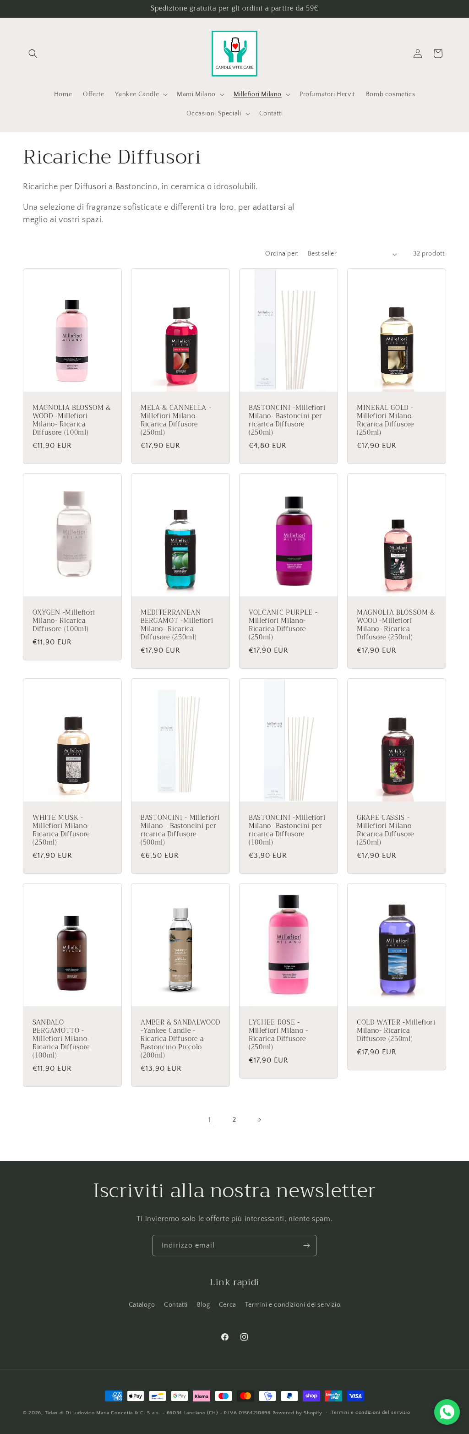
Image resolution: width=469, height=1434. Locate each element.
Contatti (176, 1305)
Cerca (227, 1305)
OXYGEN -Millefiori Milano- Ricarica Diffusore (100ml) (64, 621)
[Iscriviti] (306, 1245)
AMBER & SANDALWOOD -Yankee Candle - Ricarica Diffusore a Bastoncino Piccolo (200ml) (180, 1039)
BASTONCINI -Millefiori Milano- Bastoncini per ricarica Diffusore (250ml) (287, 420)
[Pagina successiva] (259, 1120)
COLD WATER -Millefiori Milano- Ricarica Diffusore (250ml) (396, 1030)
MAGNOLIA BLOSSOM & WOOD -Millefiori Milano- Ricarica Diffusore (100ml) (72, 420)
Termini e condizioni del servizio (292, 1305)
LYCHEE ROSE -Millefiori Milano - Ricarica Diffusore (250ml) (278, 1035)
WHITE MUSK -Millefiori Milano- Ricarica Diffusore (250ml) (61, 830)
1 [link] (209, 1120)
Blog (203, 1305)
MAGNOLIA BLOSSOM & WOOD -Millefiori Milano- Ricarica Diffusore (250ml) (396, 625)
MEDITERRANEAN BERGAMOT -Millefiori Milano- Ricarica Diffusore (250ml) (177, 625)
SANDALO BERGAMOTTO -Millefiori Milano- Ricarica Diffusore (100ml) (61, 1039)
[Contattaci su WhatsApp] (447, 1412)
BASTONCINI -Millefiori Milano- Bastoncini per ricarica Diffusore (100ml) (287, 830)
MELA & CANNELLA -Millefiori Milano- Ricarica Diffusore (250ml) (176, 420)
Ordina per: (281, 253)
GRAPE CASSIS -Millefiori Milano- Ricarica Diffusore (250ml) (385, 830)
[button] (33, 54)
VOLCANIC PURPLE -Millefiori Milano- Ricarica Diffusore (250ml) (283, 625)
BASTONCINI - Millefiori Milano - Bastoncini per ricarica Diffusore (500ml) (180, 830)
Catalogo (142, 1305)
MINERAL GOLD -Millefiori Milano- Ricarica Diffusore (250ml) (385, 420)
